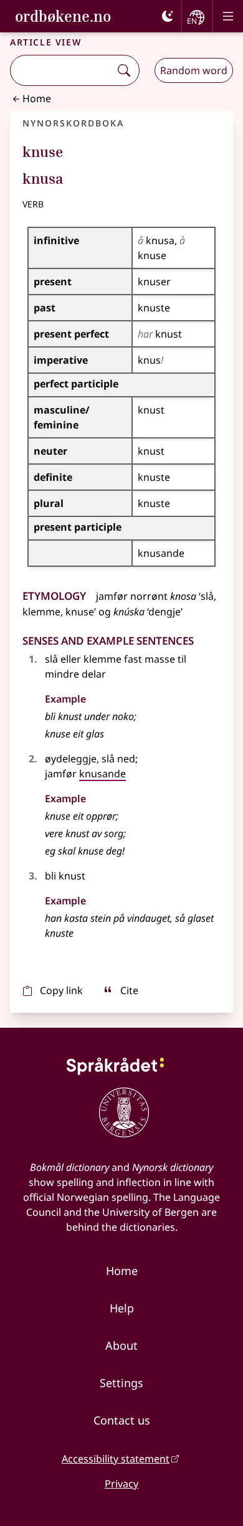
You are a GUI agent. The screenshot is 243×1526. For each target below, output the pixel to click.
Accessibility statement (115, 1459)
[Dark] (167, 16)
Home (36, 98)
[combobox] (62, 70)
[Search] (124, 70)
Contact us (121, 1420)
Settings (121, 1382)
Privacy (121, 1483)
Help (122, 1308)
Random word (193, 70)
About (121, 1345)
